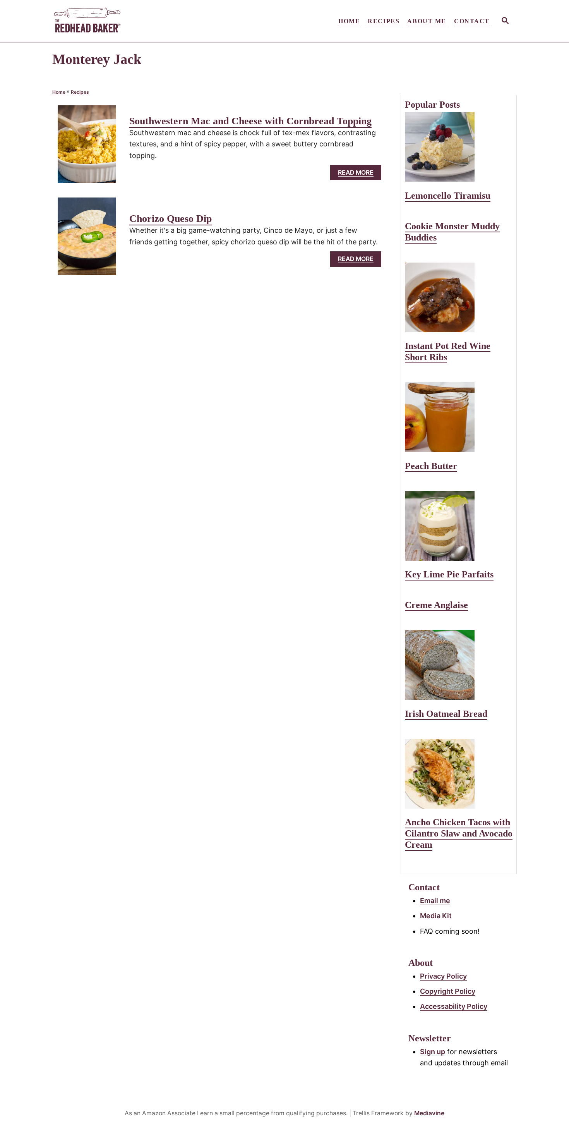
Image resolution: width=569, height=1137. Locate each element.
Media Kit (436, 916)
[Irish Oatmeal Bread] (458, 665)
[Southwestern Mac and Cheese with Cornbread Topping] (87, 147)
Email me (435, 901)
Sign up (432, 1052)
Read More (358, 174)
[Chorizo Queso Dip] (87, 240)
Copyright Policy (447, 991)
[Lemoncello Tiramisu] (458, 147)
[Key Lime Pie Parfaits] (458, 526)
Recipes (80, 92)
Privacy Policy (443, 976)
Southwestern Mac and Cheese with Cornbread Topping (250, 121)
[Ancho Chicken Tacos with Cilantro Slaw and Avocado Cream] (458, 774)
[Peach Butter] (458, 417)
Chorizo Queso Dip (170, 218)
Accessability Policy (453, 1006)
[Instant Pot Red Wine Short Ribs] (458, 297)
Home (58, 92)
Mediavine (429, 1113)
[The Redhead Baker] (122, 21)
